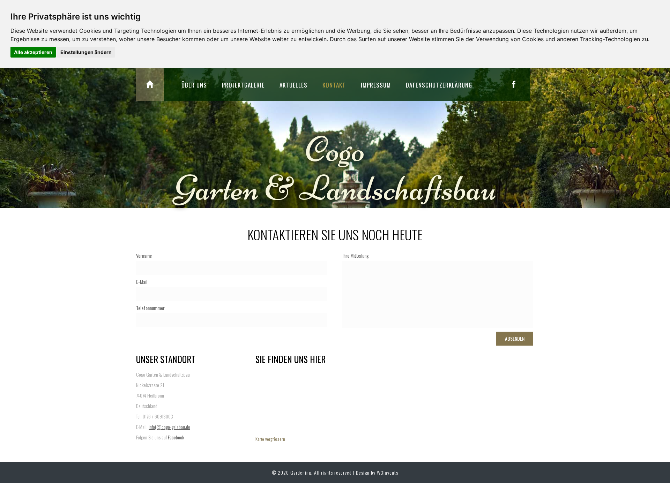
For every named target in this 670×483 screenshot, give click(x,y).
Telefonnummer (150, 307)
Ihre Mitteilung (355, 255)
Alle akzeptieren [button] (33, 52)
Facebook (176, 437)
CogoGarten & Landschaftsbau (335, 169)
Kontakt (334, 85)
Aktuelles (293, 85)
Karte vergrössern (270, 439)
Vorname (144, 255)
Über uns (194, 85)
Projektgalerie (243, 85)
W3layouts (387, 472)
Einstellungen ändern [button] (86, 52)
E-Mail (141, 281)
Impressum (376, 85)
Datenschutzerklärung (439, 85)
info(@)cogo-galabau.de (169, 426)
